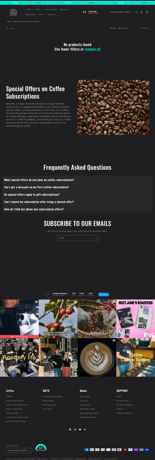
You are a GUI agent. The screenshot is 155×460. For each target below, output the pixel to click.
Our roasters (85, 396)
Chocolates (48, 409)
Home (9, 21)
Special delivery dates (89, 413)
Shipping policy (80, 459)
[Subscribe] (96, 238)
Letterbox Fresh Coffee (16, 421)
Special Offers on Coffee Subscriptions (26, 21)
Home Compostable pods (17, 405)
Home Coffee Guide (14, 409)
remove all (92, 49)
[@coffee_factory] (49, 294)
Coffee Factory (17, 459)
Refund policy (42, 459)
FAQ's (119, 396)
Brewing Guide (12, 413)
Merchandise (48, 401)
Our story (84, 401)
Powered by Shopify (29, 459)
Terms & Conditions (125, 405)
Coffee (9, 396)
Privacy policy (54, 459)
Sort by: (112, 28)
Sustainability (85, 405)
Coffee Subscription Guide (17, 417)
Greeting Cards (49, 405)
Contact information (95, 459)
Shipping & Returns (124, 413)
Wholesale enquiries (88, 417)
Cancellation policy (110, 459)
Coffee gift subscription (53, 396)
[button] (29, 9)
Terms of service (67, 459)
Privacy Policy (123, 401)
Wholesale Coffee (87, 409)
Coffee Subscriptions (15, 401)
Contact (120, 409)
